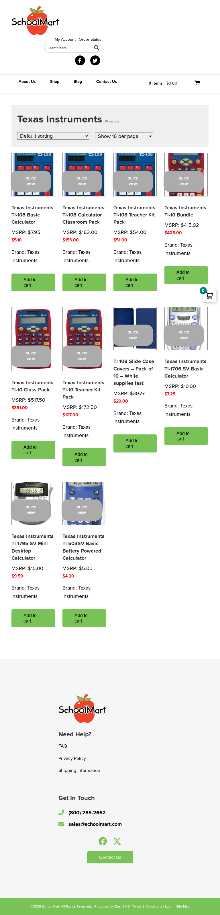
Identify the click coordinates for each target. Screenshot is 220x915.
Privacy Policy (72, 758)
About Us (27, 81)
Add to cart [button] (30, 282)
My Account (65, 39)
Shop (54, 81)
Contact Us (106, 81)
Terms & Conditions (147, 906)
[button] (103, 841)
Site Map (183, 906)
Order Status (90, 39)
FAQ (62, 746)
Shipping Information (79, 770)
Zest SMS (122, 906)
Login (169, 906)
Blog (78, 81)
